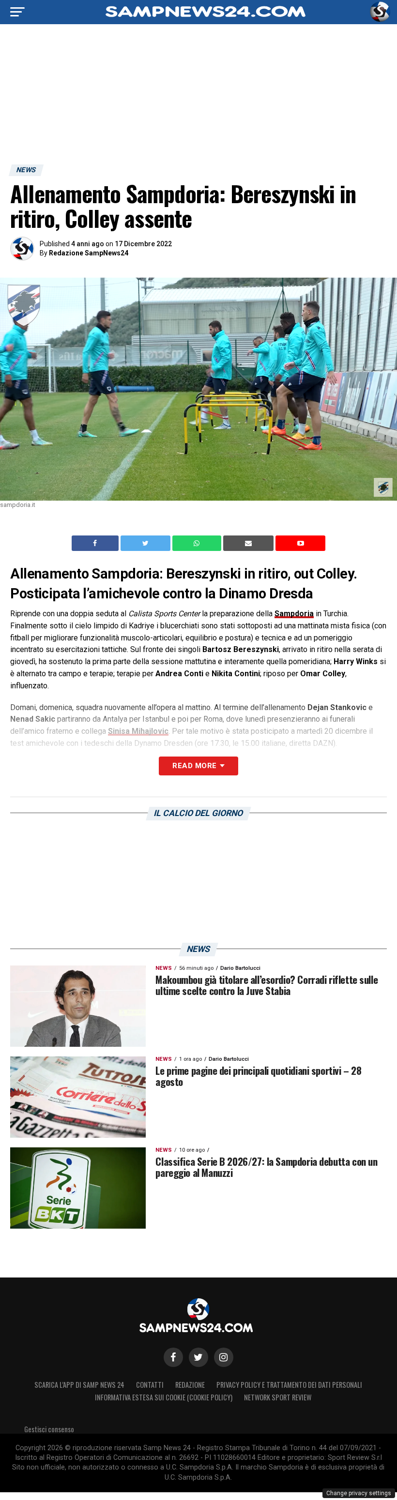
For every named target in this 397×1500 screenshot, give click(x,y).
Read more (194, 765)
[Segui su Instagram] (223, 1357)
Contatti (150, 1385)
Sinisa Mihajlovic (138, 731)
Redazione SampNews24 (88, 253)
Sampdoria (294, 613)
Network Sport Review (277, 1397)
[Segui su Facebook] (173, 1357)
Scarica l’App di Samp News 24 (79, 1385)
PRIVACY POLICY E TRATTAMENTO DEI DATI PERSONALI (289, 1385)
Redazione (190, 1385)
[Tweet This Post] (146, 543)
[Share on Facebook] (96, 543)
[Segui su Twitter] (198, 1357)
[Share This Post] (198, 543)
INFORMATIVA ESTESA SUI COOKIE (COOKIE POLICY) (163, 1397)
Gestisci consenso (49, 1429)
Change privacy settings (358, 1493)
